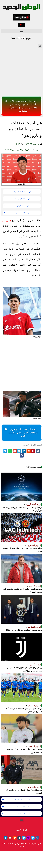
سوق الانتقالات (10, 150)
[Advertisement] (21, 72)
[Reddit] (15, 838)
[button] (21, 25)
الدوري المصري (34, 705)
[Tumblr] (19, 838)
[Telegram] (24, 838)
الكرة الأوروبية (35, 586)
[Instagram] (28, 838)
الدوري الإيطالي (34, 627)
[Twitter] (33, 838)
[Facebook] (37, 838)
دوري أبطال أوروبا (33, 504)
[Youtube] (10, 838)
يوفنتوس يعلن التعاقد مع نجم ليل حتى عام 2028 (24, 630)
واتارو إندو (7, 220)
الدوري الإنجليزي (23, 150)
